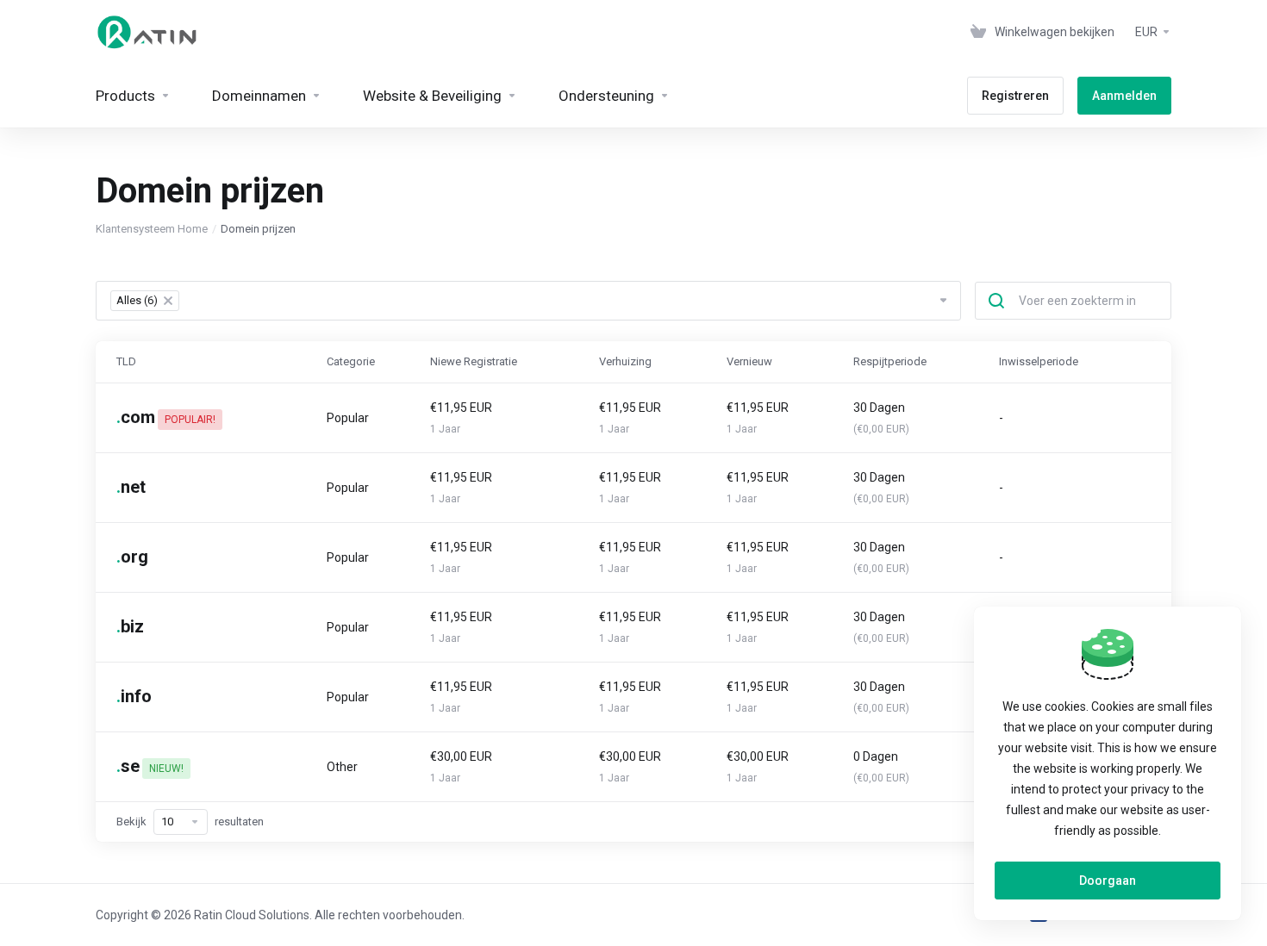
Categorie (351, 361)
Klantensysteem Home (152, 228)
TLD (126, 361)
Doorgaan (1107, 880)
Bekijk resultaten (190, 821)
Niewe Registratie (473, 361)
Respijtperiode (890, 361)
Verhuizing (625, 361)
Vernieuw (749, 361)
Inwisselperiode (1038, 361)
